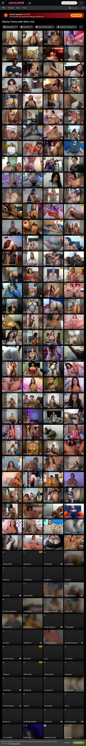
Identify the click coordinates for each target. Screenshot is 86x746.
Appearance (10, 27)
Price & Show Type (45, 27)
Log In (81, 3)
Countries (27, 27)
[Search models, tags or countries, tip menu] (83, 8)
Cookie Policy (15, 744)
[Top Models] (30, 3)
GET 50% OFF (76, 15)
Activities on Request (66, 27)
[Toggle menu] (3, 3)
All (81, 27)
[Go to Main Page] (16, 3)
